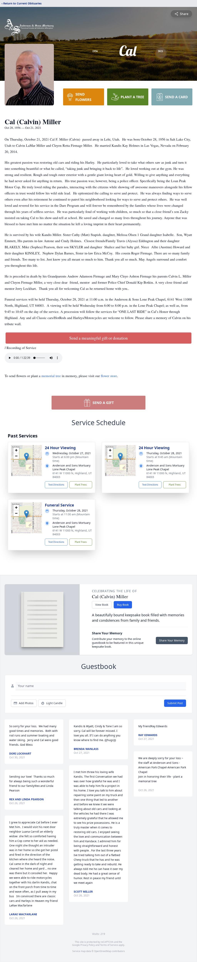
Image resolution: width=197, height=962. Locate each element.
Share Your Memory (171, 640)
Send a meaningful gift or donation (98, 338)
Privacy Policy (87, 945)
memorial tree (51, 375)
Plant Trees (81, 484)
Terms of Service (109, 945)
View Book (101, 604)
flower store (109, 375)
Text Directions (56, 484)
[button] (26, 457)
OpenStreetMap (102, 951)
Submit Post (175, 703)
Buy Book (123, 604)
